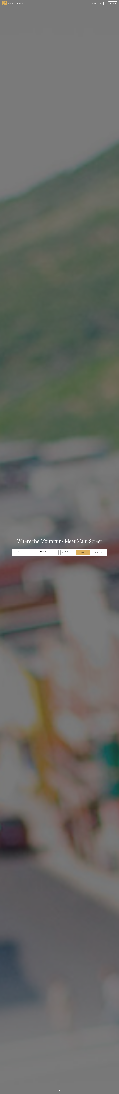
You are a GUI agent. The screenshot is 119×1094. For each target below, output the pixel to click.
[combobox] (94, 3)
